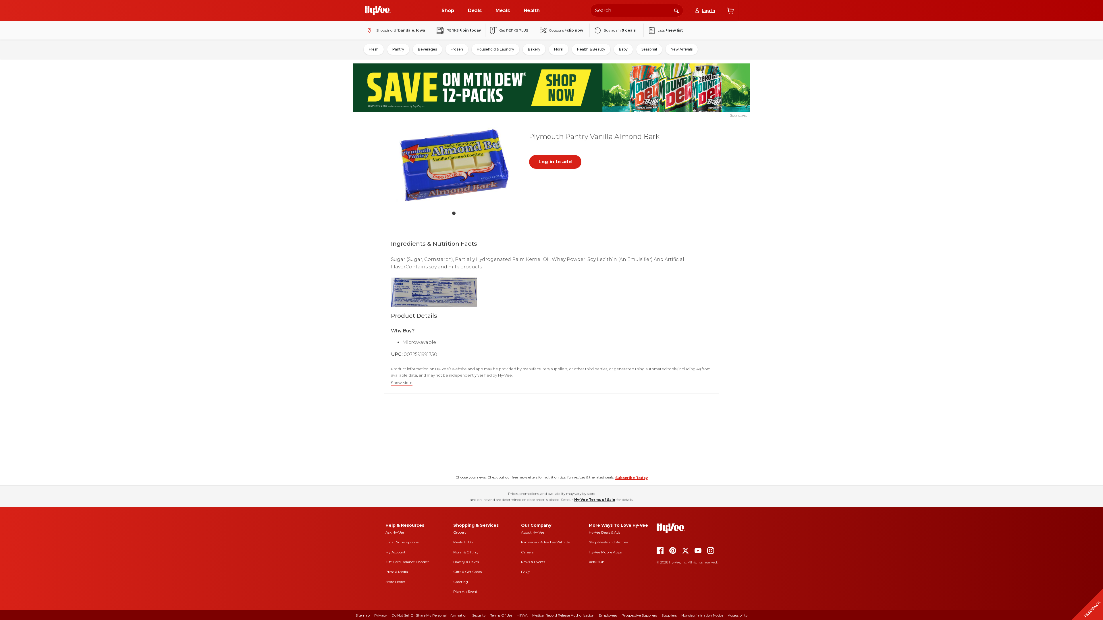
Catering (460, 582)
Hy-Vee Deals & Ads (604, 532)
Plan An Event (465, 591)
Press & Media (396, 571)
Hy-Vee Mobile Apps (605, 552)
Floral (558, 49)
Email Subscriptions (402, 542)
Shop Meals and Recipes (608, 542)
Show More (401, 383)
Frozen (457, 49)
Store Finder (395, 582)
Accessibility (738, 615)
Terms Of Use (501, 615)
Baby (623, 49)
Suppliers (669, 615)
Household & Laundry (495, 49)
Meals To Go (463, 542)
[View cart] (730, 10)
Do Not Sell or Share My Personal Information (430, 615)
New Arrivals (682, 49)
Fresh (374, 49)
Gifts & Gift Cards (467, 571)
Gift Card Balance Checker (407, 562)
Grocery (459, 532)
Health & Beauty (591, 49)
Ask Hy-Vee (394, 532)
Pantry (398, 49)
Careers (527, 552)
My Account (395, 552)
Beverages (427, 49)
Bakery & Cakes (466, 562)
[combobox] (636, 10)
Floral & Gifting (465, 552)
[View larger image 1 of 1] (453, 166)
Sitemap (363, 615)
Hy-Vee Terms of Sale (594, 499)
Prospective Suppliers (639, 615)
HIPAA (522, 615)
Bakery (534, 49)
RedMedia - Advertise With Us (545, 542)
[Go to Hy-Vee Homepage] (378, 10)
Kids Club (596, 562)
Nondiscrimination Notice (702, 615)
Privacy (380, 615)
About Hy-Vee (532, 532)
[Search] (676, 10)
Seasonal (649, 49)
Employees (608, 615)
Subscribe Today (631, 478)
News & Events (533, 562)
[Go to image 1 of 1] (454, 213)
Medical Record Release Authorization (563, 615)
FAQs (525, 571)
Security (479, 615)
